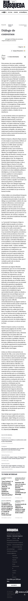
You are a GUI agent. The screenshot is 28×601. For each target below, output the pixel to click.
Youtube (20, 547)
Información (15, 540)
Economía (14, 542)
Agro (13, 549)
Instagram (20, 544)
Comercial (9, 542)
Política (14, 538)
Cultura (10, 12)
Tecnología (15, 557)
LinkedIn (20, 549)
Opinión (16, 12)
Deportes (14, 555)
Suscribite (14, 585)
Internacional (23, 12)
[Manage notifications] (24, 594)
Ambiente (4, 12)
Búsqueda (3, 24)
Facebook (20, 542)
